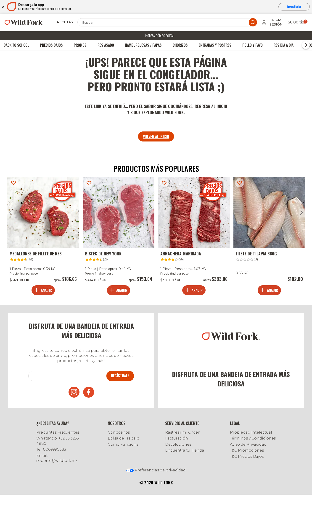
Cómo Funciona (123, 444)
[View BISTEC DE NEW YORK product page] (118, 237)
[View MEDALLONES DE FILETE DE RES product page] (43, 237)
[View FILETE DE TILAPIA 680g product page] (269, 237)
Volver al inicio (156, 136)
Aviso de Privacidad (248, 444)
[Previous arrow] (10, 213)
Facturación (176, 438)
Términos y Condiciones (253, 438)
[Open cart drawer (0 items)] (303, 23)
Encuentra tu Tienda (184, 450)
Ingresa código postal (159, 35)
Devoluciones (178, 444)
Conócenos (119, 432)
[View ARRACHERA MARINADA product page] (194, 237)
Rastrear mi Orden (183, 432)
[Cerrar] (3, 6)
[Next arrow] (302, 213)
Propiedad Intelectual (251, 432)
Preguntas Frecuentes (57, 432)
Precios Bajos (51, 45)
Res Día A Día (283, 45)
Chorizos (180, 45)
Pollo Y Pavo (252, 45)
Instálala (294, 7)
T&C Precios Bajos (247, 456)
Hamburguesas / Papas (143, 45)
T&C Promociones (247, 450)
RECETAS (65, 22)
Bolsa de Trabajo (123, 438)
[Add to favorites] (13, 182)
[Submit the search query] (253, 22)
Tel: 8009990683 (51, 449)
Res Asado (106, 45)
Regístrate (120, 375)
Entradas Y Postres (215, 45)
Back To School (16, 45)
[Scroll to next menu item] (306, 45)
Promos (80, 45)
